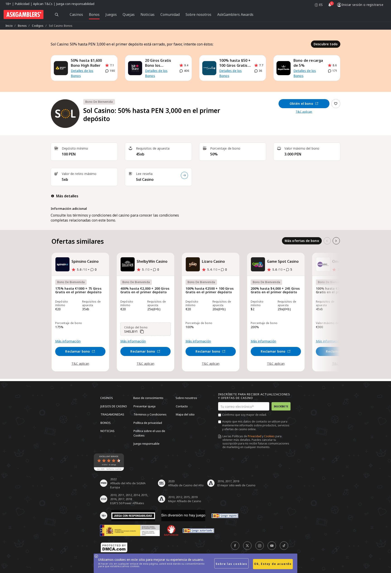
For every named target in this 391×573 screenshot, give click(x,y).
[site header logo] (23, 14)
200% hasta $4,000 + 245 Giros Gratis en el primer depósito (275, 290)
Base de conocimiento (148, 398)
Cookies (269, 436)
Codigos (37, 26)
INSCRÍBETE (281, 406)
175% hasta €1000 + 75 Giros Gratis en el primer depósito (78, 290)
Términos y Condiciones (150, 414)
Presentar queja (144, 406)
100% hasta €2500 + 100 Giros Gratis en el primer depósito (210, 290)
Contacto (182, 406)
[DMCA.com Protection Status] (114, 547)
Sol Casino (145, 179)
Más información (68, 341)
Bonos (22, 26)
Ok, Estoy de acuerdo (273, 564)
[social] (235, 545)
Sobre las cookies (231, 564)
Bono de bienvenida (99, 102)
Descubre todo (326, 44)
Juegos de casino (113, 406)
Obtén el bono (301, 103)
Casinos (106, 398)
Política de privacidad (148, 422)
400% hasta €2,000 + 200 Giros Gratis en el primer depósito (144, 290)
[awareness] (225, 515)
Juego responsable (147, 444)
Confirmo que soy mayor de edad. (244, 415)
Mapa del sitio (185, 414)
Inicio (9, 26)
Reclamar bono (77, 351)
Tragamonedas (112, 414)
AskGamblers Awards (235, 14)
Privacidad (254, 436)
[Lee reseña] (184, 175)
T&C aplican (304, 112)
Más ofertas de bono (302, 241)
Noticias (107, 431)
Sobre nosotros (186, 398)
